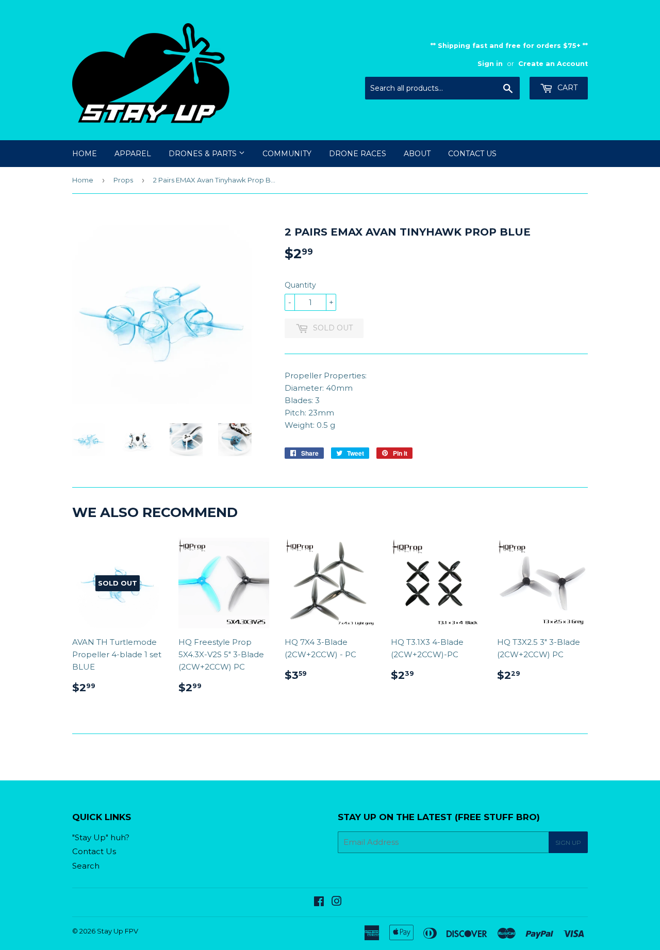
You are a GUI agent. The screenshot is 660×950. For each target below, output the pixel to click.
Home (84, 153)
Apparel (132, 153)
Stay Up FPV (117, 931)
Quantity (300, 285)
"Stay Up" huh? (100, 837)
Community (286, 153)
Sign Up (568, 842)
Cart (566, 87)
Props (123, 180)
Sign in (490, 64)
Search (86, 866)
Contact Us (472, 153)
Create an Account (553, 64)
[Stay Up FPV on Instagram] (337, 902)
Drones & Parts (204, 153)
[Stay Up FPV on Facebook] (319, 902)
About (417, 153)
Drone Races (357, 153)
